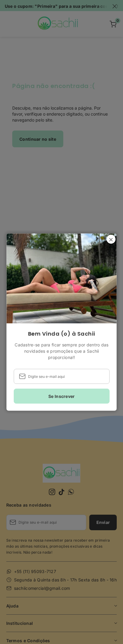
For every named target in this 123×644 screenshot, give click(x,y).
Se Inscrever (61, 395)
